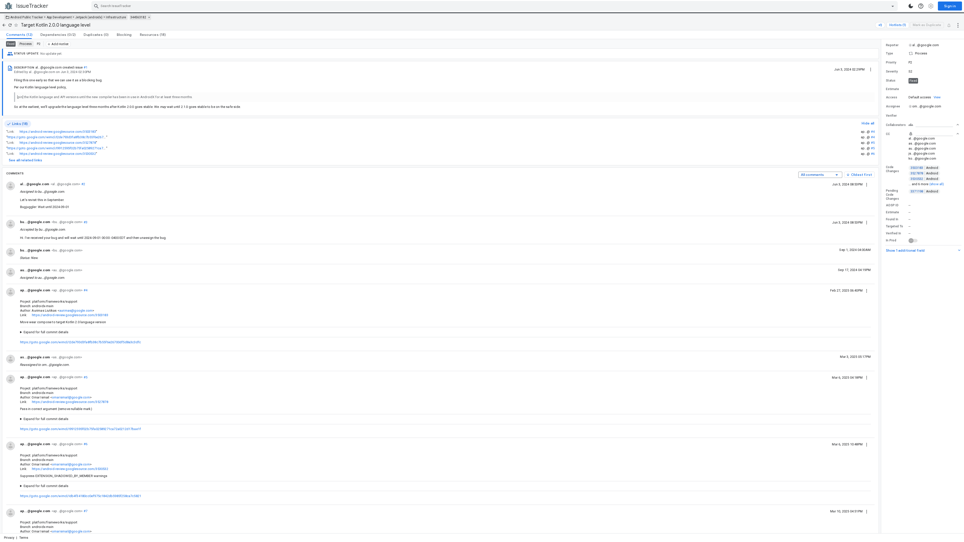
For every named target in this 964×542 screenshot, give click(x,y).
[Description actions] (871, 69)
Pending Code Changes (892, 194)
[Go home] (4, 25)
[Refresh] (10, 25)
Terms (23, 537)
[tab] (19, 34)
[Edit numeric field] (934, 89)
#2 (82, 184)
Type (889, 53)
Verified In (893, 233)
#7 (85, 511)
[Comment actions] (867, 184)
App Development (59, 17)
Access (891, 97)
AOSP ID (892, 205)
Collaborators (896, 125)
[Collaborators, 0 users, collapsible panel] (934, 124)
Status (891, 80)
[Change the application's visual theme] (911, 6)
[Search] (96, 6)
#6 (873, 154)
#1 (85, 67)
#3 (85, 222)
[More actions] (958, 25)
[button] (922, 53)
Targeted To (894, 226)
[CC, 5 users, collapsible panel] (934, 133)
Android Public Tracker (26, 17)
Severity (892, 71)
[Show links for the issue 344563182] (149, 17)
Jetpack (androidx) (88, 17)
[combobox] (495, 6)
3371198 (924, 191)
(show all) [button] (936, 184)
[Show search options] (893, 6)
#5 (873, 143)
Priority (891, 62)
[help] (921, 6)
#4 (873, 131)
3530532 (924, 179)
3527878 (924, 173)
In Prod (891, 240)
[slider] (882, 286)
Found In (892, 219)
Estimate (892, 212)
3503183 (924, 168)
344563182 (138, 17)
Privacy (9, 537)
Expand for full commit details (46, 332)
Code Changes (892, 169)
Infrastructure (116, 17)
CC (888, 134)
